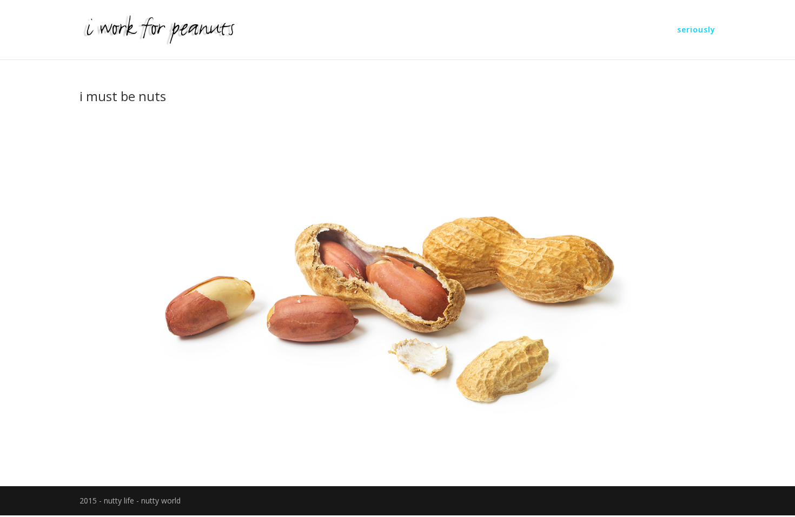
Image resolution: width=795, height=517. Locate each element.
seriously (696, 30)
